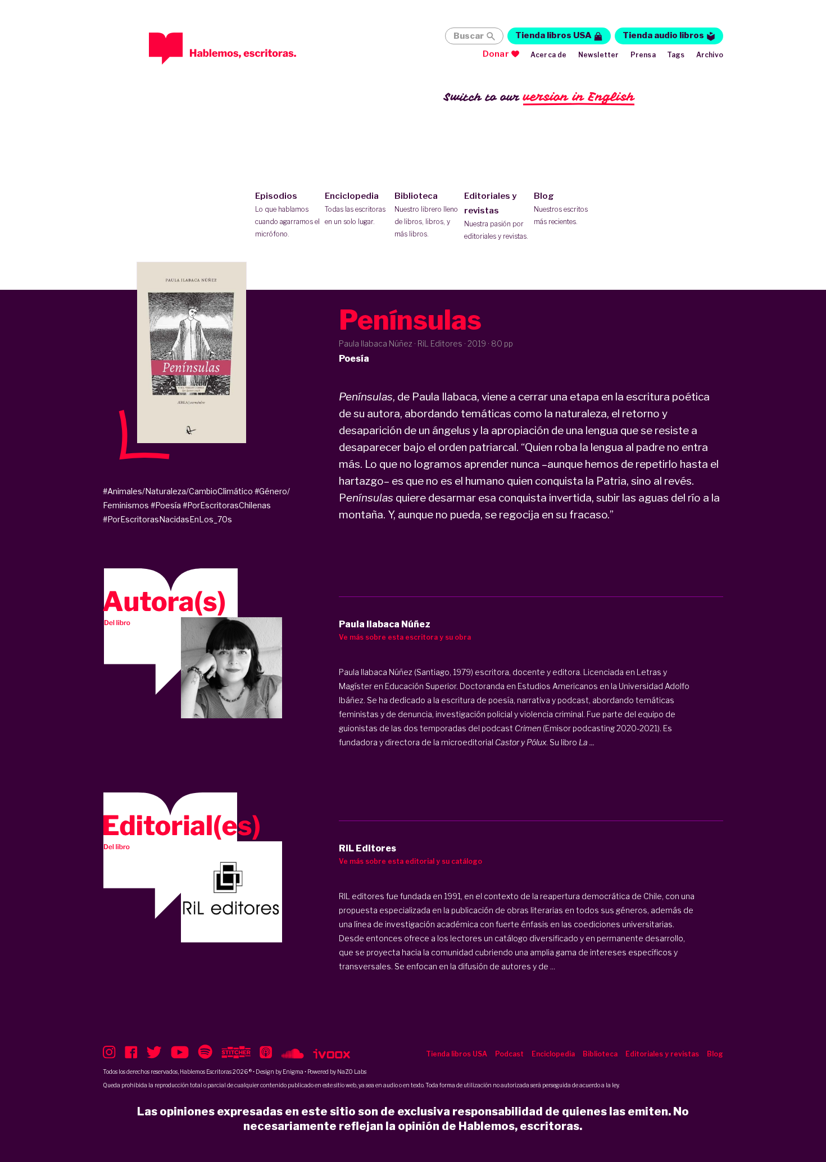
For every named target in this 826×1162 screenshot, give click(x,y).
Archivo (709, 55)
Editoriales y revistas (496, 215)
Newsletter (598, 55)
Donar (496, 54)
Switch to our (539, 96)
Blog (561, 208)
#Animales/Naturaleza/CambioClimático (178, 491)
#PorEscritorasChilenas (227, 505)
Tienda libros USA (553, 35)
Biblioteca (426, 214)
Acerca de (548, 55)
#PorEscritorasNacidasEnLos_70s (167, 519)
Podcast (509, 1054)
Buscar (468, 36)
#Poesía (166, 505)
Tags (676, 55)
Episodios (287, 214)
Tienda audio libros (663, 35)
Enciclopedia (355, 208)
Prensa (643, 55)
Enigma (293, 1071)
